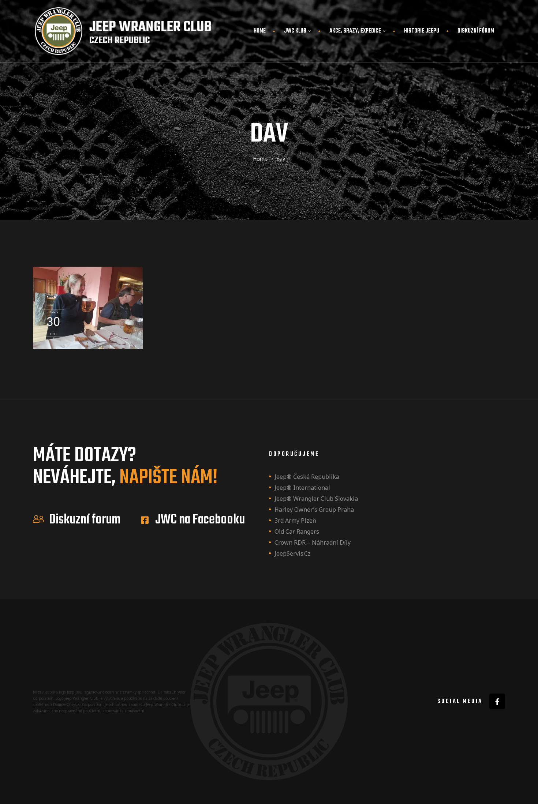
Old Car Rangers (296, 531)
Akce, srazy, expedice (355, 31)
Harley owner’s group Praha (314, 510)
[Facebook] (497, 701)
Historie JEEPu (421, 31)
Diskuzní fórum (475, 31)
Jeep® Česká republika (306, 477)
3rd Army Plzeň (295, 520)
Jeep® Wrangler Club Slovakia (316, 499)
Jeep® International (302, 488)
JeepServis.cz (292, 553)
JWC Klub (295, 31)
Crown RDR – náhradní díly (312, 542)
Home (260, 31)
